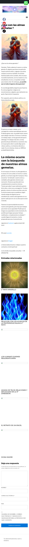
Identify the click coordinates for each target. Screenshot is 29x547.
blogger (10, 241)
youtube (9, 233)
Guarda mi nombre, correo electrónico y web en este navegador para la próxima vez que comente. (14, 517)
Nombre (4, 487)
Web (2, 503)
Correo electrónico (8, 495)
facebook (11, 223)
